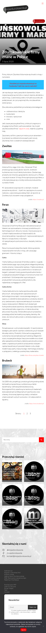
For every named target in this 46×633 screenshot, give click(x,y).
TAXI (5, 590)
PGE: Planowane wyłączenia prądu (15, 578)
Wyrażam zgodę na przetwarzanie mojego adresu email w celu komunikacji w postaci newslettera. (23, 612)
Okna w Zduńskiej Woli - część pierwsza (12, 499)
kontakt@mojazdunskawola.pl (19, 556)
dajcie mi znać (24, 129)
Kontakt (7, 592)
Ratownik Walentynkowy (9, 522)
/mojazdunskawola (14, 553)
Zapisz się (32, 607)
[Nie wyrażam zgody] (43, 626)
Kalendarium (8, 571)
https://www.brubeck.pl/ (36, 403)
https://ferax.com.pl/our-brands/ (34, 355)
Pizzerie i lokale (9, 574)
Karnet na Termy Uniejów (31, 499)
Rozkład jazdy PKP (10, 585)
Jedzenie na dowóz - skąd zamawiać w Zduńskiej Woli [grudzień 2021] (11, 473)
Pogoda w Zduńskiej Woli (12, 572)
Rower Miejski (8, 588)
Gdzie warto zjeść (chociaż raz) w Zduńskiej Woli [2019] (33, 521)
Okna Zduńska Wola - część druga (33, 475)
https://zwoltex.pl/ (38, 199)
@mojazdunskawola (15, 550)
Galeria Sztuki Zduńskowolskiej (14, 576)
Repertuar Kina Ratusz (11, 580)
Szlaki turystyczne (10, 586)
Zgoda (23, 630)
